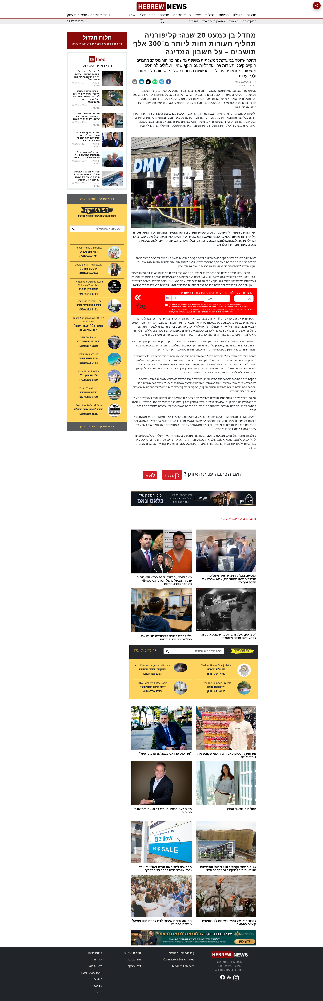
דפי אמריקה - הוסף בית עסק (97, 199)
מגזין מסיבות (134, 959)
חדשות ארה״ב (132, 953)
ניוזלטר (98, 979)
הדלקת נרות (249, 21)
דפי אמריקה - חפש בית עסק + (88, 15)
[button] (168, 298)
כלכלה (237, 15)
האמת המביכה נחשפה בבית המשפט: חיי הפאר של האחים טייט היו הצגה (86, 116)
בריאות (224, 15)
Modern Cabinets (183, 966)
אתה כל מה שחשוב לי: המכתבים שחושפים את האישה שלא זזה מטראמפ (86, 154)
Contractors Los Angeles (178, 959)
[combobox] (97, 228)
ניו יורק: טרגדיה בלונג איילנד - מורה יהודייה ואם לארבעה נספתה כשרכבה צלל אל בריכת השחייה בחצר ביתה (86, 96)
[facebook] (168, 81)
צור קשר (97, 986)
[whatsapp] (155, 81)
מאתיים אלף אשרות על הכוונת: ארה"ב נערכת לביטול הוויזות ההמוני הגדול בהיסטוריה (87, 136)
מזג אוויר (234, 21)
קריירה (98, 992)
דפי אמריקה (134, 966)
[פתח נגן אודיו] (317, 5)
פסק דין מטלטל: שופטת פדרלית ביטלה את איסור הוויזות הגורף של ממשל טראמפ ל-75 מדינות (87, 175)
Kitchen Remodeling (181, 953)
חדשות (251, 15)
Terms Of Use (227, 312)
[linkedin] (141, 81)
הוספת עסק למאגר (91, 972)
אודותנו (98, 959)
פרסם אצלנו (95, 953)
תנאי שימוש (95, 966)
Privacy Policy (214, 312)
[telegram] (161, 81)
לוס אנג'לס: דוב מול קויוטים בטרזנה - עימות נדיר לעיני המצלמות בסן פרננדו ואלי (87, 75)
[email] (134, 81)
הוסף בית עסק (145, 650)
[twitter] (148, 81)
